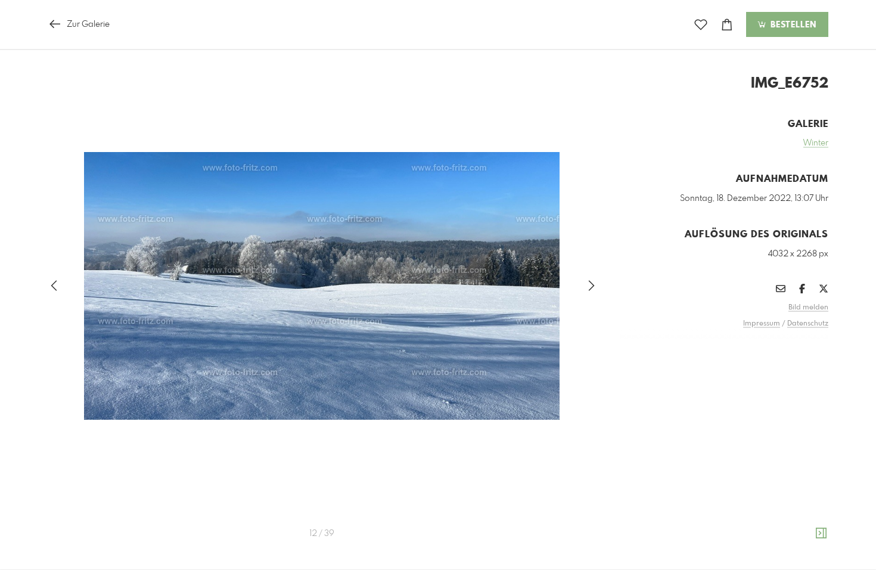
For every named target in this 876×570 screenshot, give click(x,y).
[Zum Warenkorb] (727, 25)
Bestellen (792, 25)
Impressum (761, 323)
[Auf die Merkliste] (701, 25)
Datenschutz (807, 323)
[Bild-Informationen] (821, 534)
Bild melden (808, 307)
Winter (815, 143)
